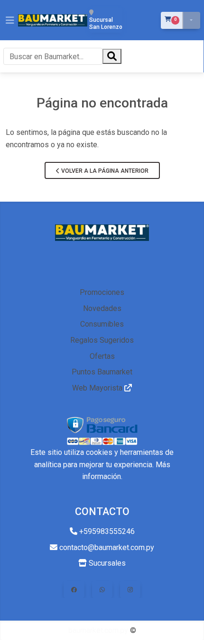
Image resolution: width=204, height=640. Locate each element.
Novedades (102, 308)
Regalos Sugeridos (102, 340)
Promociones (102, 292)
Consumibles (102, 324)
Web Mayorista (98, 387)
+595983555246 (106, 531)
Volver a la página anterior (104, 171)
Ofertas (102, 356)
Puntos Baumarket (102, 371)
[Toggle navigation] (10, 20)
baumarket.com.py (98, 630)
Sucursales (106, 563)
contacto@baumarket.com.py (105, 547)
